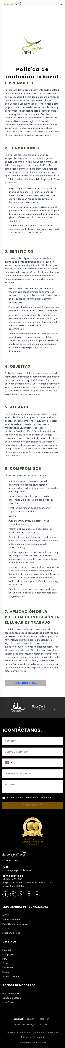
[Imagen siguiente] (60, 707)
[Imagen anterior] (5, 707)
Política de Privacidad (32, 1037)
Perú (4, 958)
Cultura (6, 928)
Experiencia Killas (11, 932)
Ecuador (6, 949)
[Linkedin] (29, 894)
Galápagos (8, 954)
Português (19, 1024)
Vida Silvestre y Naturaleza (16, 924)
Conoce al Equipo (11, 997)
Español (18, 1018)
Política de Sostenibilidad (46, 1032)
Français (31, 1024)
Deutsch (44, 1018)
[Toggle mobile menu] (61, 4)
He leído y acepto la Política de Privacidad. (29, 797)
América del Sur (10, 976)
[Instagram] (13, 894)
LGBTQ (5, 915)
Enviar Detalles (32, 805)
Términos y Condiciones (19, 1032)
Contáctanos (9, 1002)
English (30, 1018)
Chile (5, 963)
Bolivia (5, 972)
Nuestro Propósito (11, 993)
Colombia (7, 967)
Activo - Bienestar (11, 919)
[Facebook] (5, 894)
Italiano (44, 1024)
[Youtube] (37, 894)
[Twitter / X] (21, 894)
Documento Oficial (25, 683)
